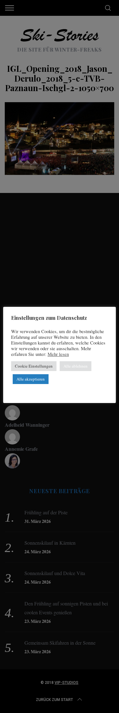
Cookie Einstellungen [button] (34, 366)
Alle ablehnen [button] (75, 366)
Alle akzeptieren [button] (31, 379)
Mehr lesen (58, 354)
